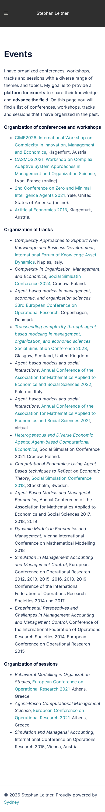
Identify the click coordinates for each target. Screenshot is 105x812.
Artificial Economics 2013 (41, 209)
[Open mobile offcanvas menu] (6, 13)
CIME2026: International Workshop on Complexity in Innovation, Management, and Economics (55, 145)
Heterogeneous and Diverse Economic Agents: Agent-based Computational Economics (54, 442)
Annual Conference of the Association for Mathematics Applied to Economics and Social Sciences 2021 (55, 413)
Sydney (11, 802)
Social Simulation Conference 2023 (51, 348)
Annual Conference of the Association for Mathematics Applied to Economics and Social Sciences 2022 (55, 377)
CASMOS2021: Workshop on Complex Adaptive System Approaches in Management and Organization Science (55, 166)
